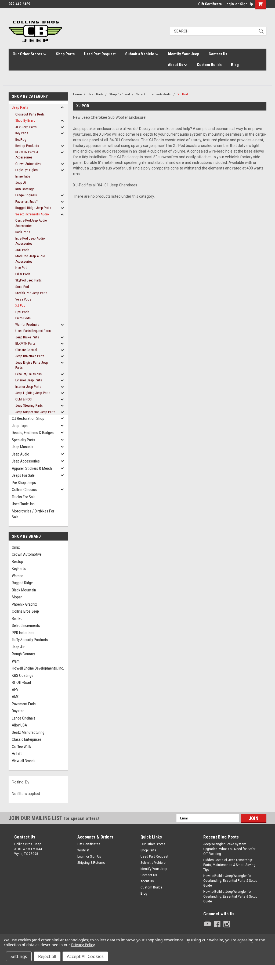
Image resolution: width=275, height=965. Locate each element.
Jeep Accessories (26, 461)
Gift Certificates (88, 844)
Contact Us (218, 54)
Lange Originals (26, 195)
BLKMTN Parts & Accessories (26, 155)
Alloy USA (19, 725)
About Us (176, 64)
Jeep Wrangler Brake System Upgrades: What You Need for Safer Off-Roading (229, 849)
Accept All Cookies (85, 956)
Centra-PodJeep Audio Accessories (31, 223)
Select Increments (26, 625)
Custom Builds (209, 64)
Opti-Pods (22, 312)
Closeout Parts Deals (30, 114)
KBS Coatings (24, 189)
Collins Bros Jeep (25, 611)
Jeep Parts (20, 107)
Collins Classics (24, 489)
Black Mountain (24, 590)
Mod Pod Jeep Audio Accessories (30, 258)
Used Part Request (100, 54)
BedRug (20, 140)
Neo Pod (21, 268)
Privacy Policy (83, 944)
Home (77, 94)
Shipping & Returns (91, 863)
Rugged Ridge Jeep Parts (33, 208)
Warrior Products (27, 325)
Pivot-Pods (23, 318)
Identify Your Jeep (183, 54)
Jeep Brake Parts (27, 337)
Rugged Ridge (22, 582)
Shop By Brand (25, 120)
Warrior (17, 575)
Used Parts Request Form (33, 331)
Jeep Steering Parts (29, 405)
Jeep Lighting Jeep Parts (32, 393)
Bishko (17, 618)
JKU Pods (22, 250)
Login (229, 4)
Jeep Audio (20, 454)
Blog (235, 64)
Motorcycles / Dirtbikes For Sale (33, 514)
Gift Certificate (210, 4)
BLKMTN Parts (25, 343)
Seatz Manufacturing (28, 732)
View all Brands (23, 760)
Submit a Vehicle (140, 54)
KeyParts (19, 568)
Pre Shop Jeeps (24, 482)
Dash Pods (22, 232)
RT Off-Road (21, 682)
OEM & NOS (23, 399)
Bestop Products (27, 146)
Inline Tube (22, 176)
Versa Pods (23, 299)
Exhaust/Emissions (28, 374)
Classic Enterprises (27, 739)
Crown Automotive (28, 164)
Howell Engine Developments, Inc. (38, 668)
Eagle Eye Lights (26, 170)
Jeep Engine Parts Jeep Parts (31, 365)
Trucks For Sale (23, 496)
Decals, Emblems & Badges (33, 432)
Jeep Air (21, 182)
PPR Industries (23, 632)
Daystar (18, 711)
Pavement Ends (24, 704)
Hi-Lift (17, 753)
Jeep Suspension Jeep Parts (35, 412)
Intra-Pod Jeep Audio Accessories (30, 241)
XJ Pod (20, 305)
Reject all (47, 956)
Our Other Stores (28, 54)
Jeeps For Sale (23, 475)
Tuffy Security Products (30, 639)
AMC (16, 696)
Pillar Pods (22, 274)
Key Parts (21, 133)
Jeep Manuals (22, 446)
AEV (15, 689)
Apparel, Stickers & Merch (32, 468)
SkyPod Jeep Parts (28, 280)
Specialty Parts (23, 440)
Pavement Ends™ (26, 202)
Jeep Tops (20, 425)
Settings (18, 956)
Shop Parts (65, 54)
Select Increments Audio (32, 214)
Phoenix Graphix (24, 604)
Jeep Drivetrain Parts (29, 356)
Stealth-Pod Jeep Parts (31, 293)
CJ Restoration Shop (28, 418)
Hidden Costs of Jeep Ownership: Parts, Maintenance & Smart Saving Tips (229, 865)
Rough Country (23, 654)
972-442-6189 (19, 4)
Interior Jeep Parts (28, 387)
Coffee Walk (21, 746)
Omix (16, 547)
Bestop (17, 561)
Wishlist (83, 850)
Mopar (17, 597)
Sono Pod (22, 287)
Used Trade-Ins (23, 503)
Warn (16, 661)
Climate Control (26, 350)
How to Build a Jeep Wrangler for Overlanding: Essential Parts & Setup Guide (230, 880)
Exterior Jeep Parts (28, 380)
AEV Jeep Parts (26, 127)
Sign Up (246, 4)
